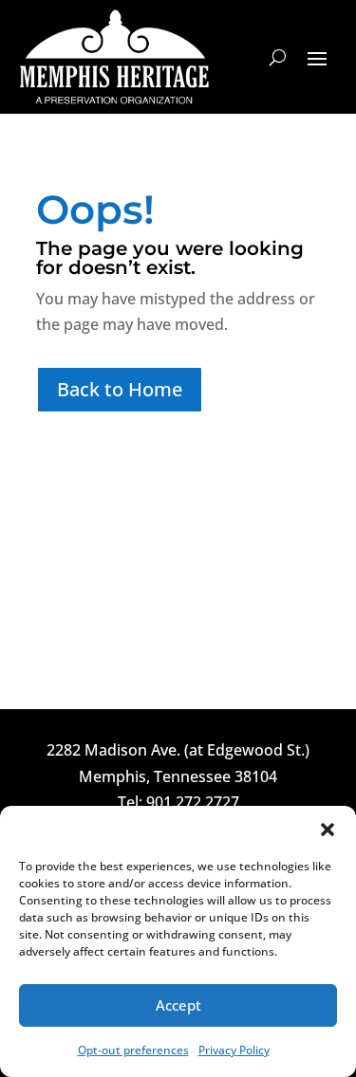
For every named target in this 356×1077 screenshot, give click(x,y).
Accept (178, 1004)
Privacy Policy (234, 1050)
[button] (327, 829)
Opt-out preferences (133, 1050)
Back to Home (119, 389)
